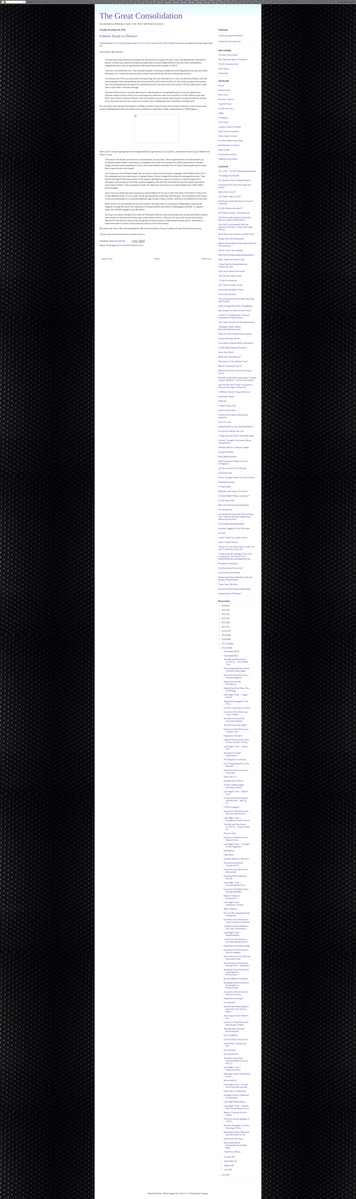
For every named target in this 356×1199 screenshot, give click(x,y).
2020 (224, 631)
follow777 (183, 1193)
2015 (224, 1175)
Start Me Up (223, 68)
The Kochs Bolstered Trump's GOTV (233, 864)
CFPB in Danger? (232, 807)
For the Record (225, 509)
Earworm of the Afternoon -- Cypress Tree (237, 730)
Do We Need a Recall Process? (232, 347)
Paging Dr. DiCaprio (233, 735)
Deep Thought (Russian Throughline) (235, 306)
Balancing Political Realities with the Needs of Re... (237, 1133)
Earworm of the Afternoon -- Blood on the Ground (237, 812)
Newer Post (107, 258)
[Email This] (133, 241)
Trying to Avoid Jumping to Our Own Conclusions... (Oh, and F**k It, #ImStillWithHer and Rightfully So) (235, 556)
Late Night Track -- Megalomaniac (232, 933)
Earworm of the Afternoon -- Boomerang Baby (237, 890)
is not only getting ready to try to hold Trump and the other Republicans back (149, 43)
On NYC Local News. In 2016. (237, 708)
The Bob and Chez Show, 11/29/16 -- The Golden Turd (236, 662)
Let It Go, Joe (224, 422)
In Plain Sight (224, 486)
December (229, 651)
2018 (224, 639)
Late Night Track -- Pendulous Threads (233, 903)
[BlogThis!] (135, 241)
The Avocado (230, 1050)
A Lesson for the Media (229, 572)
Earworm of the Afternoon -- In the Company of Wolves (237, 920)
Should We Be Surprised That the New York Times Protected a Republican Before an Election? (235, 516)
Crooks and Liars (226, 108)
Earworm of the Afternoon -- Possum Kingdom (237, 676)
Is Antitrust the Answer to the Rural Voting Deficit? (236, 940)
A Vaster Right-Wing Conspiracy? (233, 496)
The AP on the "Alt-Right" (235, 725)
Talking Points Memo (228, 159)
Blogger (204, 1193)
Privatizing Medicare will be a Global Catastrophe (236, 669)
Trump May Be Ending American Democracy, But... (233, 265)
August (227, 1165)
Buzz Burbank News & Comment (232, 59)
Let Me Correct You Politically (232, 468)
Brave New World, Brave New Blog (234, 589)
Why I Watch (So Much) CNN (231, 259)
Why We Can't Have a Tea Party (233, 491)
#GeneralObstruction (133, 245)
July (226, 1169)
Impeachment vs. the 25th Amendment (235, 426)
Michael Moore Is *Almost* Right (233, 447)
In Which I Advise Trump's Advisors (234, 392)
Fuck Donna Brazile (227, 294)
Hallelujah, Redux (226, 396)
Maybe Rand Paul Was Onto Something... (236, 689)
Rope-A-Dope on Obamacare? (231, 896)
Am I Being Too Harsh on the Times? (234, 310)
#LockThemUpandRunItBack (231, 523)
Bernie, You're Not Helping (230, 250)
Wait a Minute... (231, 908)
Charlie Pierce (224, 104)
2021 (224, 626)
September (229, 1161)
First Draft (223, 122)
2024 (224, 614)
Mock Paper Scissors (228, 136)
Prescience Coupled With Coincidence (235, 343)
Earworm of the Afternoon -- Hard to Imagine (237, 951)
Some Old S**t (230, 776)
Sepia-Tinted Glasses (228, 542)
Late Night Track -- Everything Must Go (234, 883)
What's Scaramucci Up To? (230, 366)
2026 (224, 605)
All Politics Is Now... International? (234, 212)
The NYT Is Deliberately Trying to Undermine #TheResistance (234, 316)
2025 (224, 610)
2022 (224, 622)
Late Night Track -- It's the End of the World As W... (236, 1085)
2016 (224, 647)
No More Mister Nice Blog (230, 140)
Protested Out (225, 473)
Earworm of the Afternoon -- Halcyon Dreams (237, 993)
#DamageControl (114, 245)
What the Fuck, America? (229, 357)
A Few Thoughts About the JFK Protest (236, 477)
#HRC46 (222, 401)
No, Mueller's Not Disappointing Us (234, 180)
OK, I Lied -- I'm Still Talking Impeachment (237, 171)
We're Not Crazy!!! (227, 192)
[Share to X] (138, 241)
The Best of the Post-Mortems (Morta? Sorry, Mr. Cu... (236, 1060)
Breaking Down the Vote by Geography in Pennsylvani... (236, 972)
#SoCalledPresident (227, 456)
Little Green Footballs (228, 131)
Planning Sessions (226, 482)
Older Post (206, 258)
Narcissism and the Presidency (232, 682)
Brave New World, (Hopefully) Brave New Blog (235, 1145)
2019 (224, 635)
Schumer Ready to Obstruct (236, 858)
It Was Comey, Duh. (227, 405)
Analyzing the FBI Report (230, 593)
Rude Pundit (224, 149)
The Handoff (229, 1002)
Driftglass (223, 117)
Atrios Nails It (230, 1080)
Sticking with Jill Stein (233, 780)
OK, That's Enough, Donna (230, 285)
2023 (224, 618)
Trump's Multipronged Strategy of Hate (234, 786)
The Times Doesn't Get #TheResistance (236, 322)
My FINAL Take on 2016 (229, 196)
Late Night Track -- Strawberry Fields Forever (237, 819)
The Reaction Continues (235, 759)
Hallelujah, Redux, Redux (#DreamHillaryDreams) (229, 327)
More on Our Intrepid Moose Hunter (235, 334)
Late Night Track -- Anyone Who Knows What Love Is (236, 1107)
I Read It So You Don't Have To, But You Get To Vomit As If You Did (236, 547)
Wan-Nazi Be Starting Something (233, 505)
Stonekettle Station (227, 154)
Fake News (229, 854)
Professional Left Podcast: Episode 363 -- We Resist (236, 964)
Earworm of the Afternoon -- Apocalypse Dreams (237, 1023)
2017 (224, 643)
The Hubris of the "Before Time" (233, 361)
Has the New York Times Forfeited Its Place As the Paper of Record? (235, 385)
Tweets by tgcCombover (229, 41)
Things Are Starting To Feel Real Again (236, 435)
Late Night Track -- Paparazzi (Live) (232, 1068)
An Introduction (231, 1054)
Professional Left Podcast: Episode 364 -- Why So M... (236, 800)
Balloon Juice (224, 90)
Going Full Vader (226, 452)
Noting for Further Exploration (232, 754)
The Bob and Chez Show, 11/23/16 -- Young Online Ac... (237, 827)
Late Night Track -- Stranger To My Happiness (237, 845)
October (228, 1157)
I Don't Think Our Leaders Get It (233, 537)
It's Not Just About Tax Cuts (231, 431)
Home (157, 258)
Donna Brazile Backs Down (230, 289)
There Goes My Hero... (228, 584)
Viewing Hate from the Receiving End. (234, 1029)
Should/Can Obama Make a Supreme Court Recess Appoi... (236, 1009)
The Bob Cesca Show (228, 55)
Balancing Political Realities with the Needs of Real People (235, 578)
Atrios (221, 85)
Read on (141, 234)
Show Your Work (226, 352)
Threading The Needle (228, 175)
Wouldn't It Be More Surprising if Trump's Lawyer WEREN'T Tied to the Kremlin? (237, 378)
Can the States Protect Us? (230, 568)
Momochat (223, 73)
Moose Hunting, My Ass (229, 338)
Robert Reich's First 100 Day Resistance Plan (237, 957)
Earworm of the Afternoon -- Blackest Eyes (237, 838)
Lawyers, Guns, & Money (229, 127)
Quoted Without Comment (236, 978)
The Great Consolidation (140, 15)
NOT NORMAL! (231, 1035)
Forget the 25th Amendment (231, 238)
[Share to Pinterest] (143, 241)
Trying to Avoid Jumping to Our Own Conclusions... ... (236, 927)
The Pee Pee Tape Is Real (230, 276)
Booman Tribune (225, 99)
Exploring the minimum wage (237, 946)
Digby (221, 113)
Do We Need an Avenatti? (230, 208)
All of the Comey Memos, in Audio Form (236, 234)
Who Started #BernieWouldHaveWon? (236, 255)
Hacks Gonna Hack (226, 410)
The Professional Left (228, 64)
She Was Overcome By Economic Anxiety (234, 719)
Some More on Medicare (235, 1091)
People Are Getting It (228, 563)
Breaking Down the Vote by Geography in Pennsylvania (236, 985)
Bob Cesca (223, 94)
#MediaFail (229, 850)
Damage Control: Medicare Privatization (236, 1096)
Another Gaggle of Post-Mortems (234, 528)
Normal (221, 533)
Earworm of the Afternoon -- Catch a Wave (237, 713)
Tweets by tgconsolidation (230, 35)
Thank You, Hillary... (232, 1151)
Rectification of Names (228, 145)
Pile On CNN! (230, 833)
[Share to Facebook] (141, 241)
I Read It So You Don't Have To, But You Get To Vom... (236, 740)
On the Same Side (226, 500)
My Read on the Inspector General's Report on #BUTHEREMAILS (234, 218)
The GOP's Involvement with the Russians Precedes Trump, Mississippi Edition (235, 227)
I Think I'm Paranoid (227, 280)
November (229, 655)
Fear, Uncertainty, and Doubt (231, 271)
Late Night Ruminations (234, 1101)
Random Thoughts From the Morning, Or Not (236, 1126)
